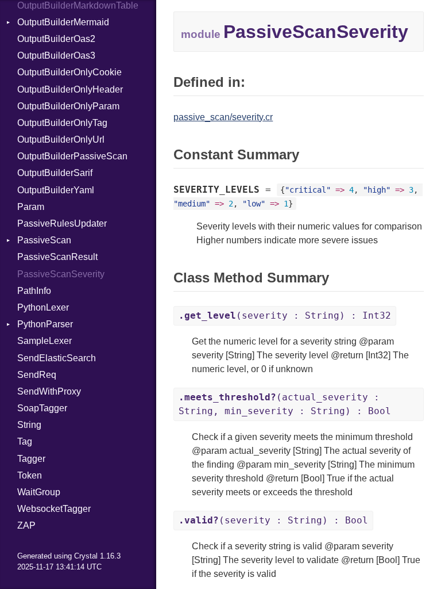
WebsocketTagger (54, 509)
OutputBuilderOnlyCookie (69, 72)
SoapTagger (42, 408)
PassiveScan (44, 240)
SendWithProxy (49, 391)
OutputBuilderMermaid (63, 22)
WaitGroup (38, 492)
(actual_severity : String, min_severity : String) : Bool (285, 404)
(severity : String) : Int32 (285, 315)
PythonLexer (43, 307)
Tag (24, 441)
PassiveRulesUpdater (62, 223)
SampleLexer (44, 341)
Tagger (31, 459)
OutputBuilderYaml (55, 190)
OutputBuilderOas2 (56, 39)
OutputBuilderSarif (54, 173)
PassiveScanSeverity (61, 274)
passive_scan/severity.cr (223, 117)
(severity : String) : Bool (273, 520)
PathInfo (34, 291)
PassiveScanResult (57, 257)
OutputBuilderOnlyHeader (70, 89)
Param (30, 207)
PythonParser (45, 324)
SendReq (36, 375)
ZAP (26, 525)
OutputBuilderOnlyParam (68, 106)
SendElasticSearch (56, 358)
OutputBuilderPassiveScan (72, 156)
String (29, 425)
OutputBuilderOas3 (56, 55)
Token (29, 475)
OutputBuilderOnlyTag (62, 123)
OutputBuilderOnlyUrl (61, 139)
